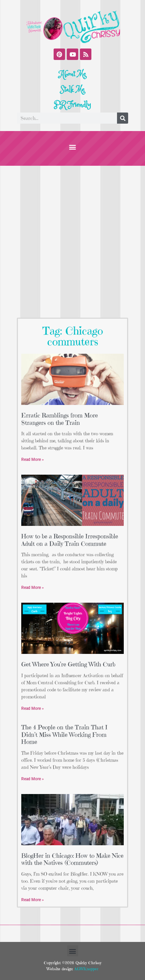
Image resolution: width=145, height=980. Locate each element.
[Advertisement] (72, 241)
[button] (72, 146)
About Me (72, 74)
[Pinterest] (59, 54)
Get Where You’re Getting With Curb (68, 664)
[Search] (122, 118)
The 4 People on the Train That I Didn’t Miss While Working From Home (64, 734)
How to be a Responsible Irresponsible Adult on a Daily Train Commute (69, 539)
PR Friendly (72, 105)
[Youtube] (72, 54)
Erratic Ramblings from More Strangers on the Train (59, 418)
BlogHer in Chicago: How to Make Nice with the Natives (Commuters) (72, 859)
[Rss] (85, 54)
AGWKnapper (85, 968)
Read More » (32, 459)
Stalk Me (72, 90)
